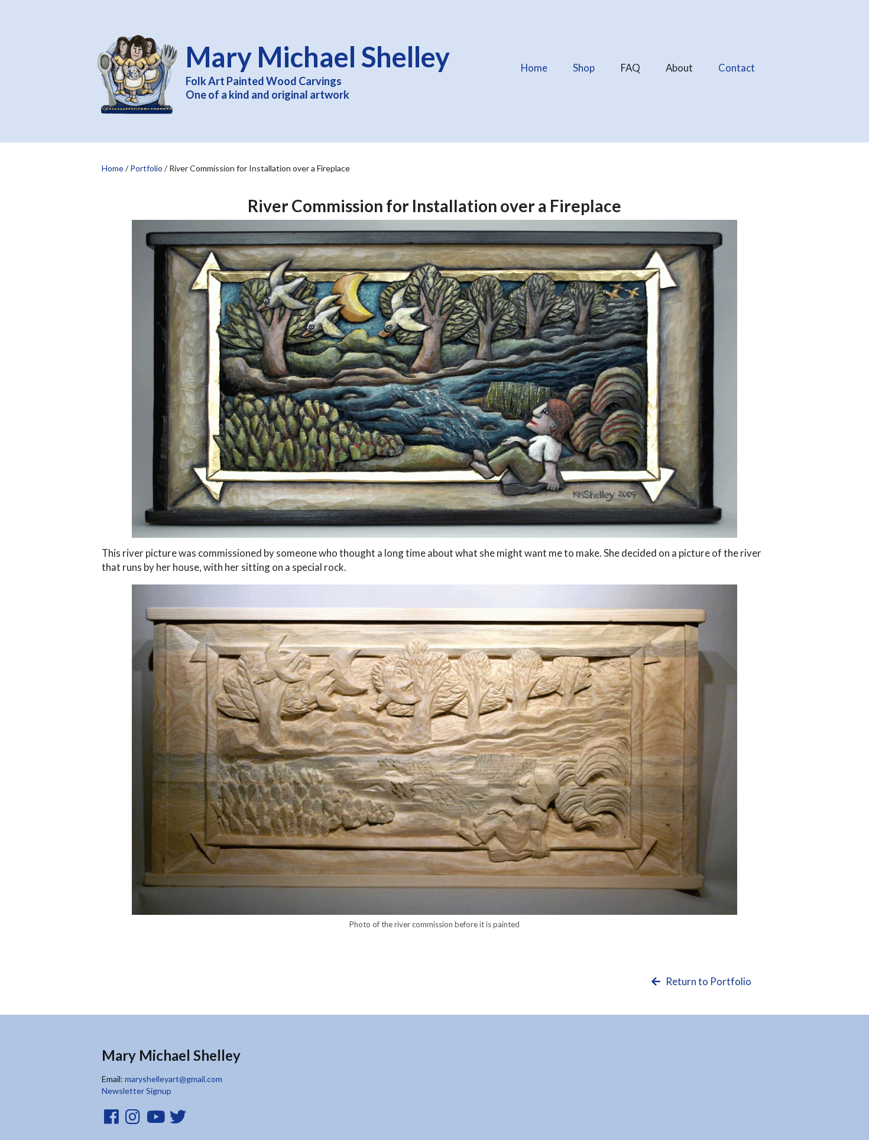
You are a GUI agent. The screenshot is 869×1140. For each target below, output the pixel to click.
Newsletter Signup (136, 1091)
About (684, 65)
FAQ (635, 65)
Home (534, 67)
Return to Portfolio (707, 981)
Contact (736, 67)
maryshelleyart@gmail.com (173, 1079)
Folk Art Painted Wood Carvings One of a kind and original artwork (318, 70)
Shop (584, 67)
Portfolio (146, 168)
